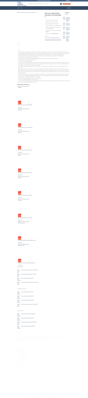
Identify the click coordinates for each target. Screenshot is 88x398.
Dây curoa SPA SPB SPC (21, 356)
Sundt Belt (53, 40)
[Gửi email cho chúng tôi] (20, 343)
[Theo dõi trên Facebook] (18, 343)
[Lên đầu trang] (86, 397)
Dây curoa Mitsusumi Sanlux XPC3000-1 (25, 127)
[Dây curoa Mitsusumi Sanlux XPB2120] (24, 138)
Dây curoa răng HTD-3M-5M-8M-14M (53, 37)
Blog (43, 3)
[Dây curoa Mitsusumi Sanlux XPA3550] (24, 183)
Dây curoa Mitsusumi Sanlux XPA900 (24, 172)
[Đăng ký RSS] (25, 343)
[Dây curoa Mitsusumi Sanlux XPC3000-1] (24, 115)
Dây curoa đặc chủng (21, 365)
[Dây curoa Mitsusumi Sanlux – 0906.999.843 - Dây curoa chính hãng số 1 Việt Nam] (22, 4)
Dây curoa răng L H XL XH (22, 359)
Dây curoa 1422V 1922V (21, 361)
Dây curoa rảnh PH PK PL (21, 363)
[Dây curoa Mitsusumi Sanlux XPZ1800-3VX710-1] (24, 228)
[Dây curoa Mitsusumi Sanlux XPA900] (24, 160)
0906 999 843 (47, 397)
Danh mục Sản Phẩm (37, 3)
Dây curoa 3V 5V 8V (20, 354)
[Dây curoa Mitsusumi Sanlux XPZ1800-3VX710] (24, 251)
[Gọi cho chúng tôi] (23, 343)
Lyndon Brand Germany (48, 40)
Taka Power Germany (58, 40)
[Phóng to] (19, 45)
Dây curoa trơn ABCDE (21, 350)
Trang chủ (30, 3)
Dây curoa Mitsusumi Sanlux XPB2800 (25, 104)
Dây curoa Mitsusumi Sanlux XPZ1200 (25, 217)
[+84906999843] (23, 0)
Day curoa (47, 39)
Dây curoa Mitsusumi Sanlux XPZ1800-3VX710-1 (27, 240)
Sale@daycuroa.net (59, 397)
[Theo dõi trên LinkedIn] (27, 343)
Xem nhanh (20, 107)
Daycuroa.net (19, 335)
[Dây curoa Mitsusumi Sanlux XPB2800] (24, 93)
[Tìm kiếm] (61, 4)
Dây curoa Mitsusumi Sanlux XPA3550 (25, 195)
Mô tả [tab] (19, 50)
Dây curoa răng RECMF (21, 352)
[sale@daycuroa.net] (19, 0)
